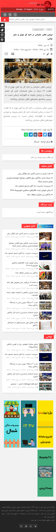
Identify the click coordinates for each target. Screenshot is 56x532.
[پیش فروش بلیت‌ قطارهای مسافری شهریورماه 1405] (28, 266)
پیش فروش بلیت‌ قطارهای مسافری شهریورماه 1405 (30, 190)
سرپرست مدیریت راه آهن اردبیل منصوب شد (33, 185)
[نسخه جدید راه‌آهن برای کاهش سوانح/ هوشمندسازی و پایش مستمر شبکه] (28, 246)
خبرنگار (36, 141)
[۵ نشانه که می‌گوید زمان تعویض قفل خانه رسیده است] (28, 285)
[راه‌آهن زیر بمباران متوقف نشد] (28, 275)
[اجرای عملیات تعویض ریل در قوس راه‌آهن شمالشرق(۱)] (28, 347)
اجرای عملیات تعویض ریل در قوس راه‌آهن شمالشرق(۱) (29, 19)
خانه (49, 29)
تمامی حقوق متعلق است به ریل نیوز (43, 520)
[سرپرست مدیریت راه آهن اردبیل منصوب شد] (28, 256)
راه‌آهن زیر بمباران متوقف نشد (39, 194)
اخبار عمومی (38, 29)
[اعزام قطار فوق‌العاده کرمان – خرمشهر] (28, 386)
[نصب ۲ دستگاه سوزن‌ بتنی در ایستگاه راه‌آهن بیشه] (28, 305)
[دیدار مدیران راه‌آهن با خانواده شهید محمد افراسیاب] (28, 295)
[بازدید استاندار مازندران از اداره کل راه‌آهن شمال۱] (28, 315)
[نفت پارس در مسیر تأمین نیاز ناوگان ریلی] (28, 236)
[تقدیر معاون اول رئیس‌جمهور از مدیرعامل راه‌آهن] (28, 325)
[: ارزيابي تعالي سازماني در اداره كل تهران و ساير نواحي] (6, 54)
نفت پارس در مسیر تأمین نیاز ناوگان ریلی (34, 173)
